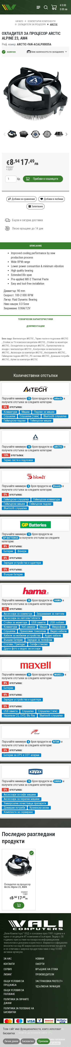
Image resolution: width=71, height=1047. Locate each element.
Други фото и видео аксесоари (22, 648)
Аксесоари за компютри (18, 613)
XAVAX (57, 781)
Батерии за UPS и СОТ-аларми (21, 755)
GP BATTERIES (10, 537)
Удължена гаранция (48, 986)
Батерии (8, 551)
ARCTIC (54, 24)
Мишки (25, 412)
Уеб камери (28, 627)
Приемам (43, 1041)
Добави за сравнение (23, 199)
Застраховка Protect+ (49, 981)
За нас (8, 958)
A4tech (58, 398)
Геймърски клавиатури (46, 499)
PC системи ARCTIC (39, 356)
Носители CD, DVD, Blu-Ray (19, 715)
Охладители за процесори (32, 24)
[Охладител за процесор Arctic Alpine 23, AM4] (19, 865)
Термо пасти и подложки (18, 460)
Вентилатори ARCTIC (23, 338)
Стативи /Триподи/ (14, 644)
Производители (45, 974)
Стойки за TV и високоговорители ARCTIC (24, 342)
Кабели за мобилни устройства (22, 635)
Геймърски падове (15, 420)
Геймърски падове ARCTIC (15, 356)
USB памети (38, 622)
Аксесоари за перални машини (22, 799)
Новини (40, 958)
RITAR (56, 741)
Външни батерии (13, 574)
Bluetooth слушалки (54, 416)
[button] (47, 52)
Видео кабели (58, 631)
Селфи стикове (39, 644)
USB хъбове (57, 622)
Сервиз (8, 969)
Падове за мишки (44, 412)
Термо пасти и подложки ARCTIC (51, 338)
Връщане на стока (47, 969)
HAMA (57, 600)
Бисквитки (28, 1041)
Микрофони (58, 627)
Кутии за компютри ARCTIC (24, 359)
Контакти (9, 963)
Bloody (57, 486)
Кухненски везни (39, 807)
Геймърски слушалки (16, 499)
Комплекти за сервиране (18, 812)
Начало (19, 21)
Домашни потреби (14, 807)
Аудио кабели (53, 635)
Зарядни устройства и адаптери (22, 562)
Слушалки (9, 416)
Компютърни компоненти (42, 21)
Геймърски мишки (40, 420)
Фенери (21, 551)
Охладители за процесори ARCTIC (28, 345)
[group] (35, 94)
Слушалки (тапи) (29, 416)
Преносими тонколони (33, 631)
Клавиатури (10, 412)
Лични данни (11, 1041)
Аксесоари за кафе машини (20, 794)
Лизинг (8, 974)
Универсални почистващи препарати (25, 803)
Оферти (40, 963)
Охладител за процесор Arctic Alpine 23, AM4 (17, 885)
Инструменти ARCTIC (54, 352)
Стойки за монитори (15, 622)
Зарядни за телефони (39, 640)
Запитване (37, 206)
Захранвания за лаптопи (50, 613)
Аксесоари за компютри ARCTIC (27, 352)
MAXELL (58, 674)
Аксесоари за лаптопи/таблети (22, 618)
